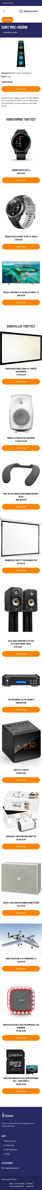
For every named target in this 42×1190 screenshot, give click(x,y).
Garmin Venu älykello (21, 170)
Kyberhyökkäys (11, 1149)
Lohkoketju (9, 1145)
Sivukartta (29, 1186)
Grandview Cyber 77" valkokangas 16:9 (21, 560)
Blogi (7, 1154)
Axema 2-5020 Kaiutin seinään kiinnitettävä (21, 902)
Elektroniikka (16, 73)
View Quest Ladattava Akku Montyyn (21, 836)
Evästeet (29, 1183)
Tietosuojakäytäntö (16, 1186)
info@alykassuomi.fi (8, 3)
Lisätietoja (21, 89)
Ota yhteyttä (19, 1183)
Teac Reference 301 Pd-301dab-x (21, 699)
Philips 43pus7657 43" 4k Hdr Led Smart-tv (21, 292)
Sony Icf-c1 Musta (21, 770)
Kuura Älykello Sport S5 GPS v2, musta (21, 236)
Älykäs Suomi (10, 1141)
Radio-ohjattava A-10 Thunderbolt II (21, 958)
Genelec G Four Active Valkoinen (21, 438)
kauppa (7, 20)
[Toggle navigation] (4, 11)
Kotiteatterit (27, 73)
